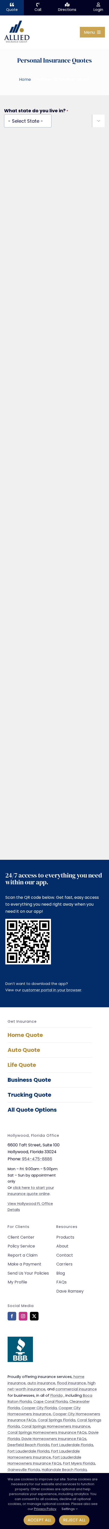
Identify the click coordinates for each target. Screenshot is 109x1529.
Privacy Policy (45, 1508)
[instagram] (23, 1316)
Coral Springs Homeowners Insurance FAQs (47, 1432)
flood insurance (71, 1383)
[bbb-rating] (20, 1338)
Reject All (74, 1520)
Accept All (39, 1520)
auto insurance (41, 1383)
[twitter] (34, 1316)
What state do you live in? (36, 111)
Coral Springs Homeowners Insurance (56, 1426)
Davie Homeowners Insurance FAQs (54, 1438)
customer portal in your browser (51, 990)
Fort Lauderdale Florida (72, 1444)
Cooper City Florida (39, 1407)
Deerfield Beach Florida (28, 1444)
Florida (56, 1395)
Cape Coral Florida (50, 1401)
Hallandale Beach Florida (64, 1469)
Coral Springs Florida (56, 1420)
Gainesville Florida (24, 1469)
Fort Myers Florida (79, 1463)
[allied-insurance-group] (16, 21)
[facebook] (12, 1316)
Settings (69, 1508)
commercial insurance (76, 1389)
